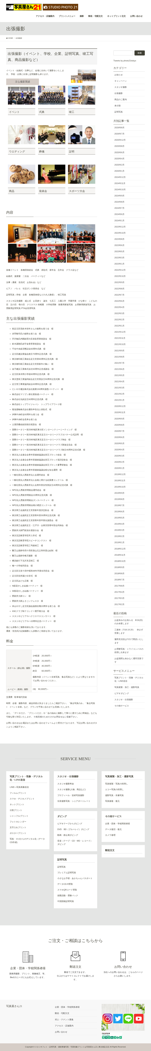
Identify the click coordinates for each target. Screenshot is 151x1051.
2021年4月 (119, 381)
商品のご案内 (120, 99)
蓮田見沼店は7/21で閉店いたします (128, 641)
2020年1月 (119, 468)
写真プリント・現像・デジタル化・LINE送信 (128, 679)
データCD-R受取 (65, 884)
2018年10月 (120, 561)
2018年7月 (119, 579)
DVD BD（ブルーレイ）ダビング (73, 829)
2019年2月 (119, 536)
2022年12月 (120, 270)
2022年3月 (119, 313)
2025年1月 (119, 171)
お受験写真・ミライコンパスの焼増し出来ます (128, 650)
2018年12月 (120, 549)
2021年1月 (119, 400)
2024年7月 (119, 208)
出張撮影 (118, 93)
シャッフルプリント (19, 816)
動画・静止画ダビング (67, 835)
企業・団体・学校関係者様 (117, 823)
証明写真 (118, 112)
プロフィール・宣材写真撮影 (70, 795)
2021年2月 (119, 394)
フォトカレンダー (18, 821)
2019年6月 (119, 511)
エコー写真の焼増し (114, 789)
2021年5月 (119, 375)
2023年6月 (119, 245)
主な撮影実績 (22, 81)
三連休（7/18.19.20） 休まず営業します (128, 631)
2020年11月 (119, 412)
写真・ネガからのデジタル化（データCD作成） (27, 840)
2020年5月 (119, 443)
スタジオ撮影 (120, 87)
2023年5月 (119, 251)
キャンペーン (120, 81)
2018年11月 (119, 555)
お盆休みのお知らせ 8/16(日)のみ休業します (128, 622)
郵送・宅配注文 (62, 1013)
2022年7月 (119, 295)
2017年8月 (119, 586)
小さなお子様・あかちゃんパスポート (74, 878)
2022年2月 (119, 319)
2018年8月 (119, 573)
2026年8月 (119, 127)
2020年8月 (119, 425)
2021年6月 (119, 369)
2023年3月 (119, 257)
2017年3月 (119, 598)
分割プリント (16, 810)
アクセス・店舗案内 (64, 1026)
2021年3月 (119, 387)
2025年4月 (119, 158)
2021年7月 (119, 363)
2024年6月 (119, 214)
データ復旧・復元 (113, 829)
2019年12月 (120, 474)
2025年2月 (119, 165)
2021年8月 (119, 357)
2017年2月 (119, 604)
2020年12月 (120, 406)
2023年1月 (119, 264)
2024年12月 (120, 177)
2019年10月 (120, 487)
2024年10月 (120, 189)
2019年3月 (119, 530)
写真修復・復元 (112, 801)
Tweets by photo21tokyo (124, 60)
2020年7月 (119, 431)
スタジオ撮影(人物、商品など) (71, 789)
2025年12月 (120, 140)
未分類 (117, 105)
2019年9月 (119, 493)
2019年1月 (119, 542)
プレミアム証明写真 (66, 872)
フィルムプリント (18, 793)
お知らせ (118, 75)
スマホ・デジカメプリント (22, 799)
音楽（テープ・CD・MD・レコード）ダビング (74, 842)
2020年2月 (119, 462)
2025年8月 (119, 146)
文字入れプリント (18, 827)
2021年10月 (120, 344)
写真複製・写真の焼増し (116, 784)
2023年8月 (119, 239)
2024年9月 (119, 195)
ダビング (62, 816)
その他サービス (121, 706)
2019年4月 (119, 524)
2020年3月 (119, 456)
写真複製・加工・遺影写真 (126, 687)
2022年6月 (119, 301)
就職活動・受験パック (67, 895)
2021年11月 (119, 338)
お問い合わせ (61, 1032)
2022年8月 (119, 288)
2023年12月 (120, 227)
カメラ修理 (110, 835)
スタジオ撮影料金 (65, 784)
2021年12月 (120, 332)
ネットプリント (17, 804)
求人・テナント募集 (64, 1019)
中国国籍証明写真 (65, 901)
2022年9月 (119, 282)
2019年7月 (119, 505)
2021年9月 (119, 350)
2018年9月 (119, 567)
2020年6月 (119, 437)
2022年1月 (119, 326)
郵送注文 (110, 850)
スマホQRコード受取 (67, 890)
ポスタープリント (18, 833)
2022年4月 (119, 307)
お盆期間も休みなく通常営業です (128, 660)
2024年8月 (119, 202)
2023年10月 (120, 233)
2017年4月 (119, 592)
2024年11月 (119, 183)
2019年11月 (119, 480)
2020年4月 (119, 449)
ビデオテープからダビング (69, 823)
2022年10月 (120, 276)
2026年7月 (119, 134)
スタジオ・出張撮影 (123, 699)
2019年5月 (119, 518)
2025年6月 (119, 152)
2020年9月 (119, 419)
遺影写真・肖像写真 (114, 795)
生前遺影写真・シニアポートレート (73, 801)
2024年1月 (119, 220)
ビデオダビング (121, 693)
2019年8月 (119, 499)
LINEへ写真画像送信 (19, 787)
